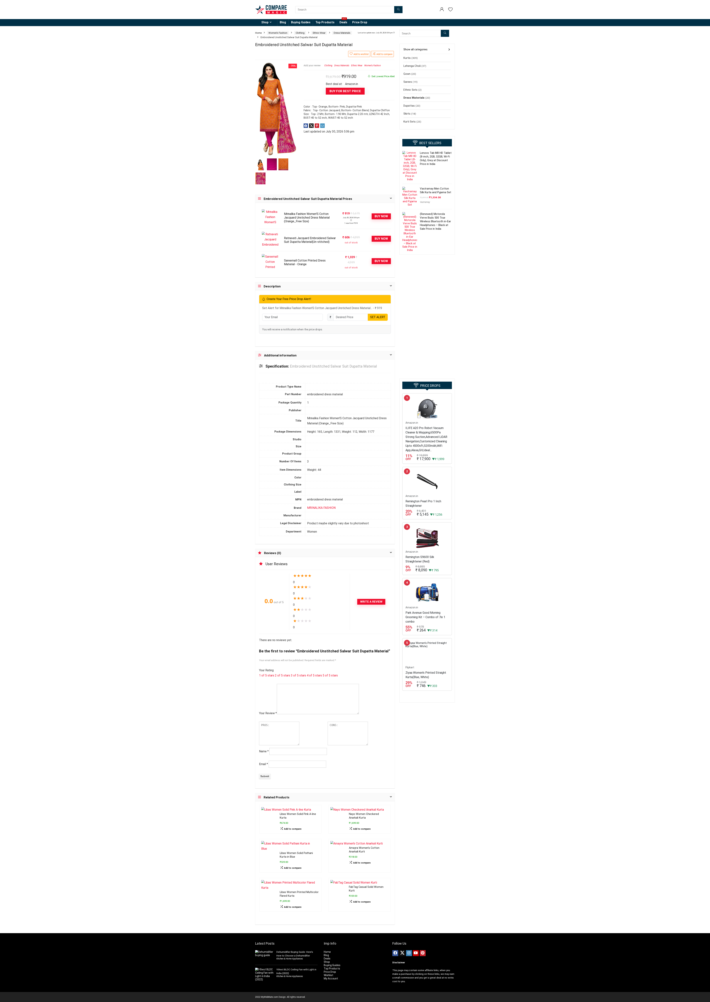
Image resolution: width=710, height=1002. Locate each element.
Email (263, 764)
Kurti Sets (409, 121)
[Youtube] (416, 953)
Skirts (406, 113)
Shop (264, 22)
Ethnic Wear (319, 32)
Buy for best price (345, 91)
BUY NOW (381, 216)
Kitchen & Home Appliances (289, 958)
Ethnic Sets (410, 89)
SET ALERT (377, 317)
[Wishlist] (450, 9)
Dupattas (409, 105)
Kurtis (407, 58)
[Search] (398, 9)
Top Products (324, 22)
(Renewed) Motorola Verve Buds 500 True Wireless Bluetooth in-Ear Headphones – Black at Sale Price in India (435, 221)
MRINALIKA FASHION (321, 508)
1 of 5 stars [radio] (266, 675)
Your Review (268, 713)
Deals (343, 21)
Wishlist (328, 975)
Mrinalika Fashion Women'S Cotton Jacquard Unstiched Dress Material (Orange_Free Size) (307, 217)
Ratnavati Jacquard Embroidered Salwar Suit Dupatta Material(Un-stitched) (310, 240)
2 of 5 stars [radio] (282, 675)
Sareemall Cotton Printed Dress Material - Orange (305, 262)
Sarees (407, 81)
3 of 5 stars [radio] (298, 675)
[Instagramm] (409, 953)
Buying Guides (300, 22)
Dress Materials (342, 32)
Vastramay (425, 202)
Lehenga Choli (412, 66)
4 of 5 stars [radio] (314, 675)
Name (264, 751)
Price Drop (359, 22)
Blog (283, 22)
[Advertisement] (427, 316)
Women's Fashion (277, 32)
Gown (406, 74)
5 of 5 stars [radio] (330, 675)
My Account (331, 978)
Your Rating (266, 670)
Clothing (300, 32)
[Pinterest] (423, 953)
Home (258, 32)
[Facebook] (395, 953)
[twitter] (402, 953)
